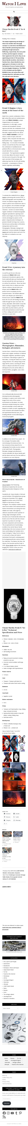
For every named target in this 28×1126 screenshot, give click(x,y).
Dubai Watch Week (9, 970)
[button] (14, 570)
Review (5, 990)
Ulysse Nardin (6, 485)
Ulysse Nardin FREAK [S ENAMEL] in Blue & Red (6, 856)
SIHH (5, 992)
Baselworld (6, 965)
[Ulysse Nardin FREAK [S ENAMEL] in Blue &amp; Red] (7, 850)
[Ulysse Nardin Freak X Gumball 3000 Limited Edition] (7, 834)
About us (4, 1075)
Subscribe (6, 1103)
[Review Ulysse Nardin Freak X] (18, 834)
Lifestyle (6, 984)
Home (4, 1079)
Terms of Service (7, 1083)
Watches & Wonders (9, 998)
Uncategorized (7, 996)
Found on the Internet (9, 974)
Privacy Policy (6, 1081)
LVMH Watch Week (9, 986)
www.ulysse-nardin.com (14, 549)
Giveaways (6, 976)
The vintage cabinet (9, 994)
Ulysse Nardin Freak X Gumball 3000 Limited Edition (6, 840)
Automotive (7, 963)
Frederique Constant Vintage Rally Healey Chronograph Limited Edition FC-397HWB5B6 (14, 877)
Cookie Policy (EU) (7, 1077)
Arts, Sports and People (10, 961)
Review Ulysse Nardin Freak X (17, 838)
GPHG (5, 978)
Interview (6, 982)
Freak (20, 43)
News (5, 988)
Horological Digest (8, 980)
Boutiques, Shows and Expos (11, 967)
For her (5, 972)
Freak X (10, 68)
